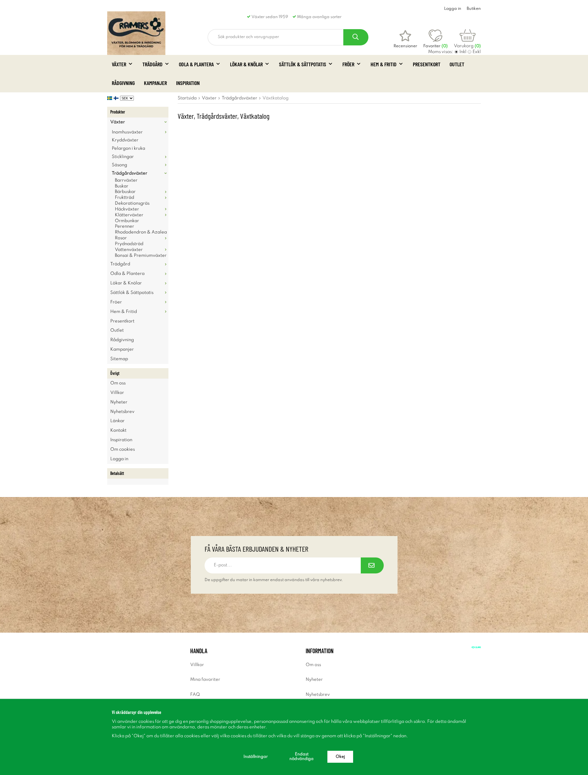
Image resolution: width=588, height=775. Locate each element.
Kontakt (118, 430)
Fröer (348, 64)
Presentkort (426, 64)
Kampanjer (155, 82)
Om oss (118, 383)
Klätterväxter (129, 215)
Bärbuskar (125, 192)
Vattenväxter (129, 250)
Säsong (119, 165)
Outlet (457, 64)
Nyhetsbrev (122, 412)
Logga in (452, 9)
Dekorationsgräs (132, 203)
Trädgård (152, 64)
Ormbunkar (127, 221)
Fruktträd (124, 197)
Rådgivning (123, 82)
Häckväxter (127, 209)
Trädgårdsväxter (129, 173)
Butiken (474, 9)
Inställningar (255, 757)
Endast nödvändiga (301, 756)
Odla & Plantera (196, 64)
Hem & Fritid (384, 64)
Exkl (477, 52)
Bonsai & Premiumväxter (141, 255)
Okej (340, 757)
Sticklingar (123, 157)
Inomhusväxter (127, 132)
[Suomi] (117, 98)
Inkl (462, 52)
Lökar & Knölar (246, 64)
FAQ (195, 694)
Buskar (121, 186)
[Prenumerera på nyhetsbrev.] (372, 565)
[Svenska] (110, 98)
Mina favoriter (205, 679)
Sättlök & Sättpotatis (302, 64)
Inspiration (188, 82)
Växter (119, 64)
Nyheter (118, 402)
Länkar (117, 421)
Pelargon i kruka (128, 148)
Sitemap (119, 359)
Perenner (124, 226)
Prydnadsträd (129, 244)
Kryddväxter (125, 140)
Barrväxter (126, 180)
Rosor (121, 238)
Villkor (117, 393)
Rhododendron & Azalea (141, 232)
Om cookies (122, 449)
